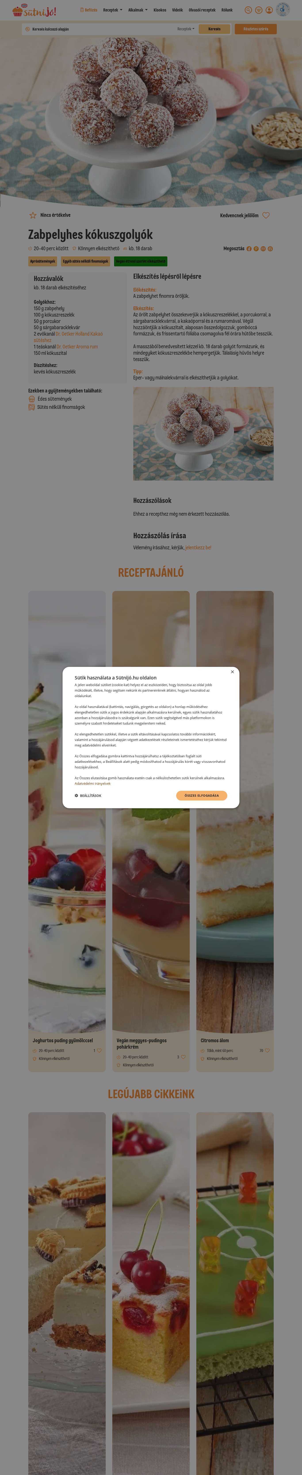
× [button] (232, 672)
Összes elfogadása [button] (202, 795)
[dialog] (151, 737)
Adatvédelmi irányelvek (93, 783)
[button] (88, 795)
